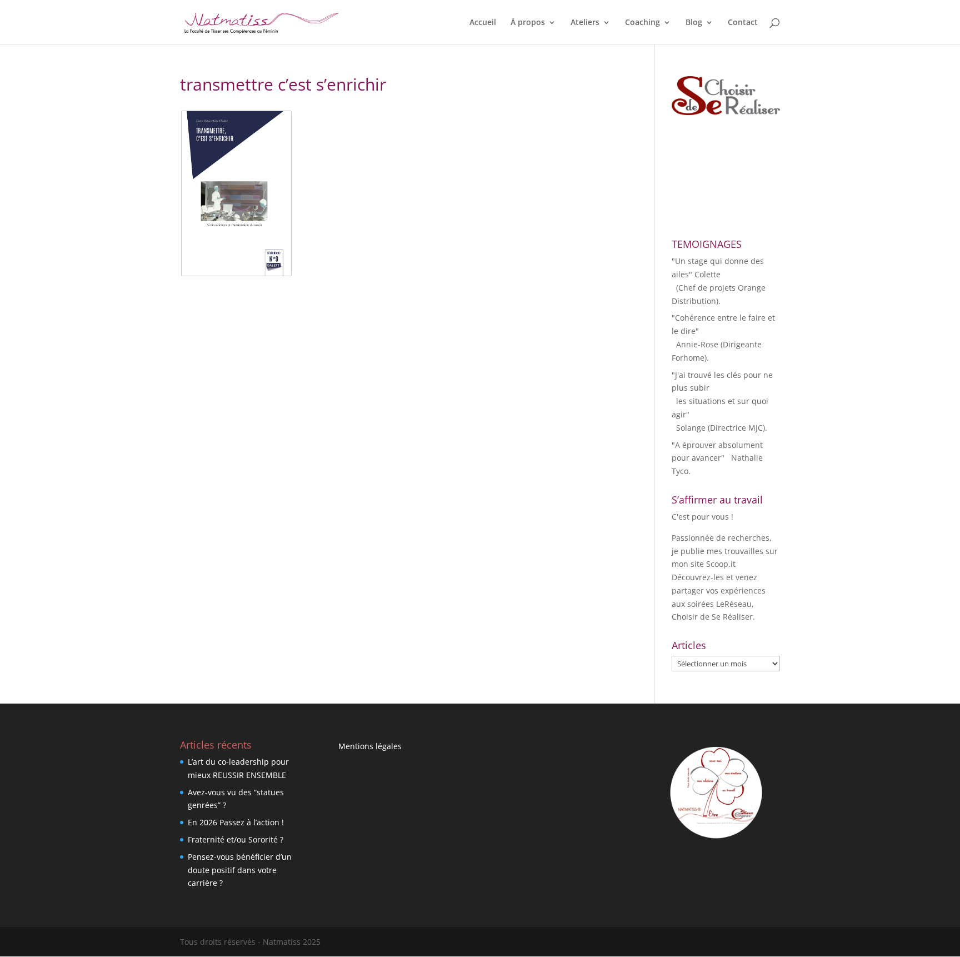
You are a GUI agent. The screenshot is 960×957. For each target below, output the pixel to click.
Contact (743, 22)
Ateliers (585, 22)
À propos (528, 22)
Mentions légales (370, 746)
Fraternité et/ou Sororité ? (235, 839)
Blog (694, 22)
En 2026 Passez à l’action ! (236, 822)
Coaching (642, 22)
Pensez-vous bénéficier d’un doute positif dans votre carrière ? (240, 870)
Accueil (482, 22)
